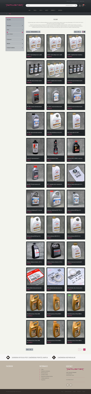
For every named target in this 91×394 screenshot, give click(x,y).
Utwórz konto (82, 1)
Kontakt (83, 391)
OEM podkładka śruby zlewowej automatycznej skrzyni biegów (75, 288)
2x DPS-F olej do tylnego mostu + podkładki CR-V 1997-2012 (35, 54)
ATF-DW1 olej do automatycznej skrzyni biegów (35, 132)
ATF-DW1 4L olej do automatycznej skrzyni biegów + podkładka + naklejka (75, 106)
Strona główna (6, 14)
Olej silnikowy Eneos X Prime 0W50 (33, 313)
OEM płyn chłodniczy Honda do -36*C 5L (54, 262)
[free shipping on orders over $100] (28, 357)
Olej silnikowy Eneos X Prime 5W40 (33, 340)
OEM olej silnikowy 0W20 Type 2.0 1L (74, 210)
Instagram (70, 385)
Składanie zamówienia (45, 371)
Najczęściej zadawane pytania (47, 376)
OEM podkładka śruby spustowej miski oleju (35, 288)
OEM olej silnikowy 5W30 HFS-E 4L (73, 236)
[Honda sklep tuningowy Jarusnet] (15, 5)
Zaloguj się (68, 1)
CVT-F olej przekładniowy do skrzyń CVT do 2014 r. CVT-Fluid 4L (55, 132)
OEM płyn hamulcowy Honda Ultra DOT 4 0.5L (75, 262)
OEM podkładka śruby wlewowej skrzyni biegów (55, 288)
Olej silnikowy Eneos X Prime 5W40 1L (54, 340)
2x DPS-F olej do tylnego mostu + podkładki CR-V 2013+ (55, 54)
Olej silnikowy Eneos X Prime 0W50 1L (54, 313)
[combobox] (51, 5)
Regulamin (43, 379)
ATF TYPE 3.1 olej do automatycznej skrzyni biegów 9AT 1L (55, 106)
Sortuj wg (28, 31)
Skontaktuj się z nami (75, 1)
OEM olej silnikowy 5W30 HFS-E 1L (53, 236)
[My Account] (79, 5)
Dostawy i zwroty (44, 374)
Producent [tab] (9, 39)
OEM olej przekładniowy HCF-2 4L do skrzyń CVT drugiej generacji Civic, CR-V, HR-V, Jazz (35, 210)
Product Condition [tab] (11, 47)
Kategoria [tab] (9, 25)
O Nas (42, 369)
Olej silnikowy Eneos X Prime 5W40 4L (74, 340)
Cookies (74, 391)
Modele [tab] (8, 43)
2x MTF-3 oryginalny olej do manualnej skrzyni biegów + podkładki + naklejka (75, 54)
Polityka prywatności (45, 378)
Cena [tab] (8, 29)
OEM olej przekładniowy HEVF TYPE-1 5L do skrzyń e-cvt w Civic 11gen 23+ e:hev (55, 210)
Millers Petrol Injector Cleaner (52, 158)
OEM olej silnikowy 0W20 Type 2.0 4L (34, 236)
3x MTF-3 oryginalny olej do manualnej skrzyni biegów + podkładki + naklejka (55, 80)
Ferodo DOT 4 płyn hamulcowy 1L (33, 158)
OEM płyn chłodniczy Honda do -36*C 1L (34, 262)
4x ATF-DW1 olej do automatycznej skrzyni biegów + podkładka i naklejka (75, 80)
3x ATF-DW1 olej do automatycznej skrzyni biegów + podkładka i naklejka (35, 80)
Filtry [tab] (9, 19)
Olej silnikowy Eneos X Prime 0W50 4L (74, 313)
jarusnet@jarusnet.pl (69, 379)
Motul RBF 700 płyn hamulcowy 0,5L (33, 184)
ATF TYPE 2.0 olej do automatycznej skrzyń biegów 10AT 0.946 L (35, 106)
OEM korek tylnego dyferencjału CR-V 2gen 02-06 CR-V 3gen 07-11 (75, 184)
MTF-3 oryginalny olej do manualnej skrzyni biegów (55, 184)
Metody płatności (44, 372)
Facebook (67, 385)
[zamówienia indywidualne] (67, 357)
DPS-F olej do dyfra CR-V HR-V (73, 132)
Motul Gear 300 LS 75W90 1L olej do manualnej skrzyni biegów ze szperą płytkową (75, 158)
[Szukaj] (75, 5)
